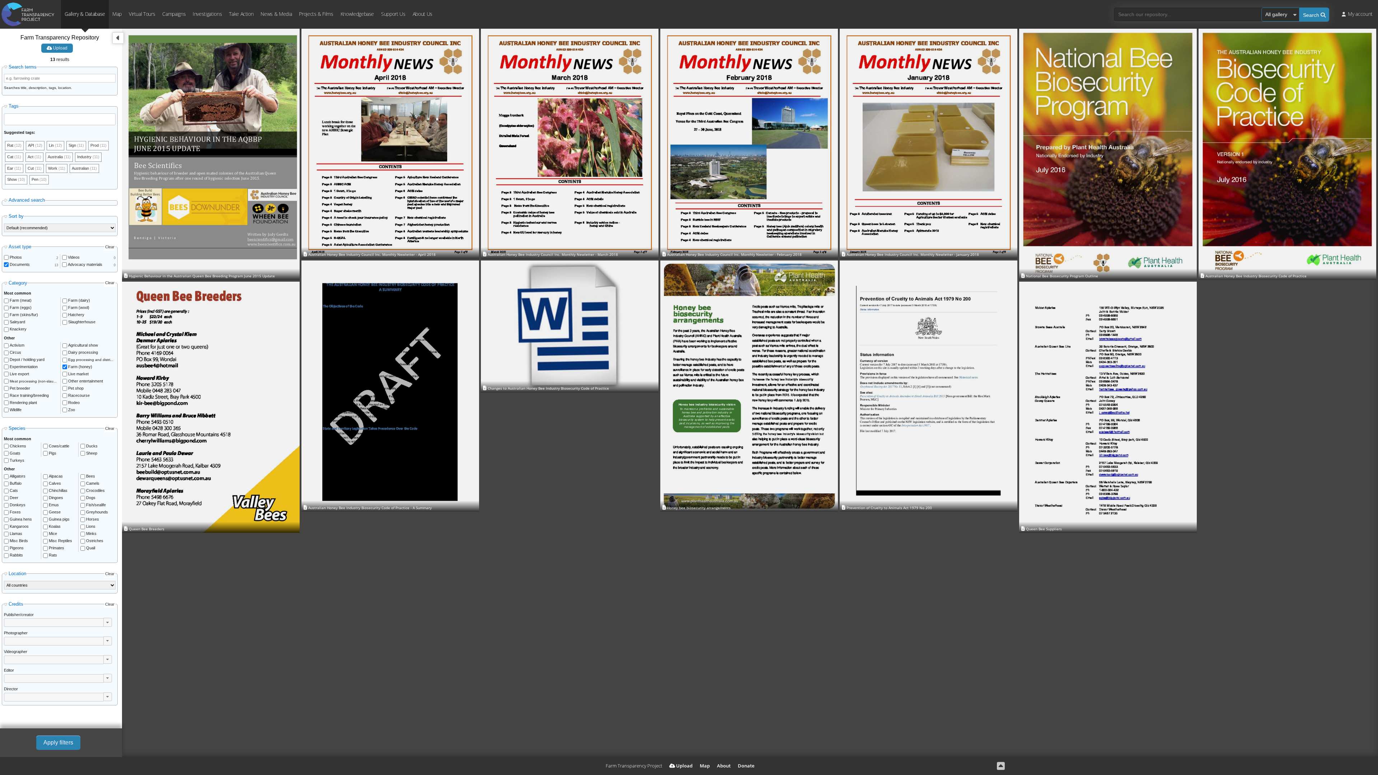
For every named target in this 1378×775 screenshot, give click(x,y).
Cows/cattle (59, 446)
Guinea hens (21, 519)
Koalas (55, 526)
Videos (74, 257)
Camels (92, 483)
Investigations (207, 13)
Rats (53, 555)
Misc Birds (19, 541)
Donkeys (17, 505)
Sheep (91, 453)
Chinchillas (58, 490)
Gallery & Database (85, 13)
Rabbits (16, 555)
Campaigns (174, 13)
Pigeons (17, 548)
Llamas (16, 533)
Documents (20, 264)
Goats (15, 453)
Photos (16, 257)
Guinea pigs (59, 519)
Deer (14, 497)
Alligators (17, 476)
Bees (90, 476)
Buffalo (16, 483)
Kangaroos (19, 526)
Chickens (18, 446)
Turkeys (17, 460)
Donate (746, 765)
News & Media (276, 13)
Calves (55, 483)
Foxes (15, 512)
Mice (53, 533)
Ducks (92, 446)
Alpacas (56, 476)
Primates (56, 548)
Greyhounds (97, 512)
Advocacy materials (85, 264)
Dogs (90, 497)
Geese (55, 512)
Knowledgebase (357, 13)
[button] (107, 622)
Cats (14, 490)
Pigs (52, 453)
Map (117, 13)
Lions (90, 526)
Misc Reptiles (60, 541)
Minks (91, 533)
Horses (92, 519)
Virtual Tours (142, 13)
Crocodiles (95, 490)
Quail (90, 548)
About (724, 765)
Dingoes (56, 497)
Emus (54, 505)
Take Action (241, 13)
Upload (59, 48)
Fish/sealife (96, 505)
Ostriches (94, 541)
